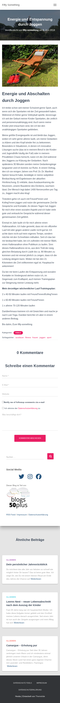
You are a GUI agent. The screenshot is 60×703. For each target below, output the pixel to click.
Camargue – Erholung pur (21, 645)
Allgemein (11, 560)
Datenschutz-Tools (22, 683)
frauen (35, 337)
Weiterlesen (36, 579)
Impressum (22, 514)
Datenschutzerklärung (28, 408)
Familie (18, 333)
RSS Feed (10, 514)
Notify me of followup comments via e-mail (24, 402)
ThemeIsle (40, 696)
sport (49, 337)
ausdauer (19, 337)
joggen (42, 337)
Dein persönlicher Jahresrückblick (26, 564)
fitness (28, 337)
